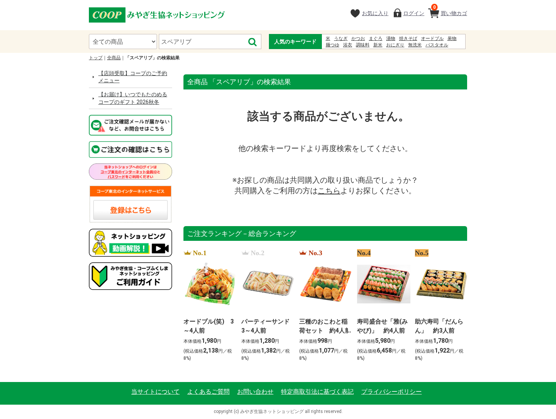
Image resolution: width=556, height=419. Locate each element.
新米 (377, 45)
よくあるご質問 (208, 391)
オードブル (432, 38)
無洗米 (415, 45)
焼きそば (408, 38)
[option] (208, 305)
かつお (358, 38)
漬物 (390, 38)
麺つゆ (332, 45)
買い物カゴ (450, 10)
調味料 (363, 45)
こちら (329, 190)
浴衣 (347, 45)
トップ (96, 57)
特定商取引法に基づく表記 (317, 391)
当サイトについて (155, 391)
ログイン (413, 13)
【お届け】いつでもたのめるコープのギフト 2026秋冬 (132, 98)
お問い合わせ (255, 391)
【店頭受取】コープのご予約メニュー (132, 77)
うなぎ (341, 38)
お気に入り (375, 13)
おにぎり (395, 45)
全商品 (114, 57)
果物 (452, 38)
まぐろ (375, 38)
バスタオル (437, 45)
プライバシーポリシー (391, 391)
